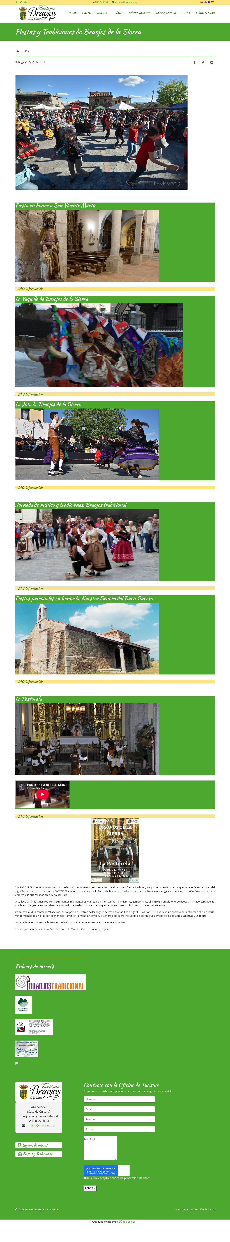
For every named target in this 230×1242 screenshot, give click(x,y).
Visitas (101, 13)
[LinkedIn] (212, 62)
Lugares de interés (34, 1145)
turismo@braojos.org (125, 2)
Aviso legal (182, 1209)
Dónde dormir (139, 13)
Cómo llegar (205, 13)
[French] (209, 2)
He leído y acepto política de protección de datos (118, 1178)
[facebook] (16, 2)
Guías (116, 13)
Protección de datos (203, 1209)
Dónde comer (166, 13)
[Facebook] (194, 62)
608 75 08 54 (101, 2)
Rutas (185, 13)
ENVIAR (90, 1188)
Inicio (72, 13)
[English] (206, 2)
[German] (213, 2)
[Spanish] (202, 2)
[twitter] (21, 2)
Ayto (87, 13)
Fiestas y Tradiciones (37, 1153)
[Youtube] (25, 2)
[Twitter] (203, 62)
